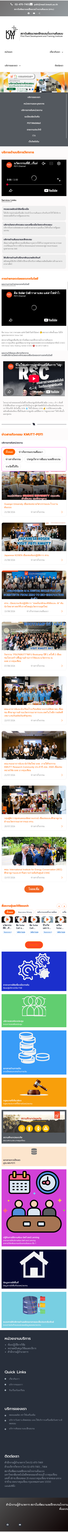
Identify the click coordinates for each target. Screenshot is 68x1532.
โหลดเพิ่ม (34, 889)
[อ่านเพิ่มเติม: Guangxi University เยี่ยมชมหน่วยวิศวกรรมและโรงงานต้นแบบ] (62, 512)
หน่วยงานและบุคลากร (34, 103)
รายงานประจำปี (34, 129)
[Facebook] (29, 13)
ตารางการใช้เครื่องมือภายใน (16, 985)
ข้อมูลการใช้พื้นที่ (11, 1282)
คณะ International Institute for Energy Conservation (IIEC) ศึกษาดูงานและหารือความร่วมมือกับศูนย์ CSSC (33, 871)
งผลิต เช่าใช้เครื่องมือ (25, 1415)
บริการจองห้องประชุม (13, 1021)
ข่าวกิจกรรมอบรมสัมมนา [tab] (31, 451)
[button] (27, 89)
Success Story (25, 912)
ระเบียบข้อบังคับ (32, 116)
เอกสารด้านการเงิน (12, 1068)
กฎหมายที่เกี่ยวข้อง (12, 1100)
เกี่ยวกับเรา (14, 1379)
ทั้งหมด (10, 912)
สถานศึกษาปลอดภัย (12, 1137)
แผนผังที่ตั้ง (10, 1486)
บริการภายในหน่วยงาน (31, 110)
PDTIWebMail (34, 123)
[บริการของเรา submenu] (20, 65)
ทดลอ (12, 1415)
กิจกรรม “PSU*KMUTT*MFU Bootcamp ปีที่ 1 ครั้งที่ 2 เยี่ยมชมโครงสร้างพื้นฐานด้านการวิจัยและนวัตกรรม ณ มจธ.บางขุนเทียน (32, 657)
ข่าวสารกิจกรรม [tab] (13, 459)
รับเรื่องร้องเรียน (17, 1390)
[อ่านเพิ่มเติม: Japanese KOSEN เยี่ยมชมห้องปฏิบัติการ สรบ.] (62, 560)
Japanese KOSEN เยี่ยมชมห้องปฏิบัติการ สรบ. (26, 555)
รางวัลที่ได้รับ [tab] (12, 466)
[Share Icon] (39, 13)
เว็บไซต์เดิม (34, 141)
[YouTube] (34, 13)
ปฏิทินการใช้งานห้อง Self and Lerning (21, 1237)
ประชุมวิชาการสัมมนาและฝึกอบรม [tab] (43, 459)
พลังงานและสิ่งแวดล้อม (47, 912)
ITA (34, 135)
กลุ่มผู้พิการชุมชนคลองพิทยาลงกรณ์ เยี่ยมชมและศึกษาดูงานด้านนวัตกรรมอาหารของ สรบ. (33, 820)
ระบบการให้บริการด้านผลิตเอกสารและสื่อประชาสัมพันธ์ (28, 1322)
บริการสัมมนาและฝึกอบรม (22, 1428)
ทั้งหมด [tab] (9, 451)
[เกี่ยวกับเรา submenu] (62, 52)
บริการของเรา (34, 97)
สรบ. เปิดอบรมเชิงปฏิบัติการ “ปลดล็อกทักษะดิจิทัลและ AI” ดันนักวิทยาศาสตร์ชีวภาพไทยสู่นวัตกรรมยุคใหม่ (33, 605)
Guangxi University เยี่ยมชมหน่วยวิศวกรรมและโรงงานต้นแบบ (31, 506)
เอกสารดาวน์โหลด (11, 1160)
